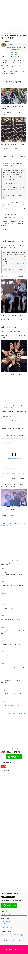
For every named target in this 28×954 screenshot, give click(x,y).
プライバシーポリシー (9, 928)
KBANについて (7, 921)
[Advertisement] (14, 15)
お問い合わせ (6, 923)
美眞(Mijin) (9, 44)
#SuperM (12, 263)
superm (4, 766)
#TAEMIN (6, 263)
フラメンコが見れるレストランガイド (11, 940)
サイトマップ (6, 926)
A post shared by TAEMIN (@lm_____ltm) (12, 473)
